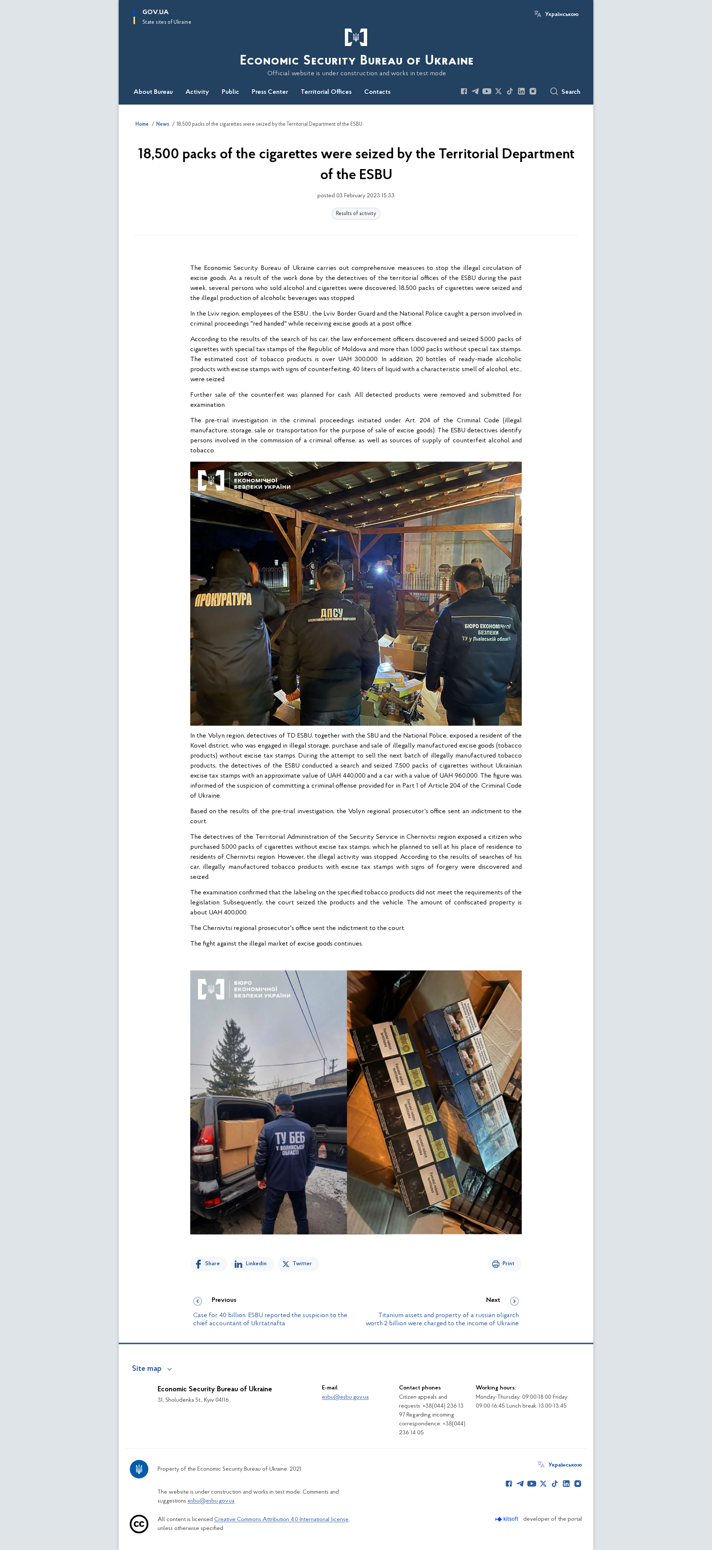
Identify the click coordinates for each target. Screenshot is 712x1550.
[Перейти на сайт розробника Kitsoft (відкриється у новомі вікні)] (507, 1519)
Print (508, 1264)
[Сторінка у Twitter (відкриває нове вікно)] (498, 91)
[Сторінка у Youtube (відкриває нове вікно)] (486, 91)
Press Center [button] (270, 92)
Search (570, 92)
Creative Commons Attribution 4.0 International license (281, 1520)
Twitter (302, 1264)
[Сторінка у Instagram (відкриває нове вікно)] (532, 91)
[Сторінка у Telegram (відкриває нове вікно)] (475, 91)
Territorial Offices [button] (326, 92)
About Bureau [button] (153, 92)
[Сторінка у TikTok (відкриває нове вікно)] (509, 91)
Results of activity (356, 214)
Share (212, 1264)
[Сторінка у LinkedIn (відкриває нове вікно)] (521, 91)
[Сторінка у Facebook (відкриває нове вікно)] (463, 91)
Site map (147, 1369)
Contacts (377, 92)
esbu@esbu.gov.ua (345, 1397)
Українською (561, 14)
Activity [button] (197, 92)
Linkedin (256, 1264)
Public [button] (230, 92)
